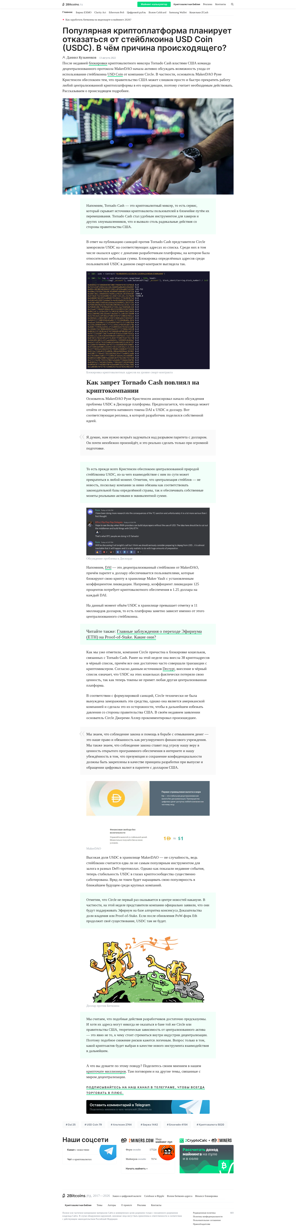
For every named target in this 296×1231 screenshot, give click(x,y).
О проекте (126, 1205)
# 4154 (177, 1124)
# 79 (93, 1124)
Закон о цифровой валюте (126, 1196)
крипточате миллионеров (106, 1071)
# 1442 (149, 1124)
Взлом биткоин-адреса (179, 1196)
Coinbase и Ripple (154, 1196)
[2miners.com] (137, 1140)
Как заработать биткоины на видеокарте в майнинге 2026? (98, 19)
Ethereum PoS (116, 12)
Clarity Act (100, 12)
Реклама (207, 4)
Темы (99, 1205)
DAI (108, 567)
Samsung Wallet (178, 12)
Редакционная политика (204, 1213)
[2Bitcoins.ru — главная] (72, 4)
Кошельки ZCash (198, 12)
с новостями (78, 1149)
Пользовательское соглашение (207, 1220)
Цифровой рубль (136, 12)
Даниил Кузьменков (81, 57)
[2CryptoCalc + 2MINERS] (207, 1155)
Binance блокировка (206, 1196)
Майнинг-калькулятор (154, 4)
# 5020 (210, 1124)
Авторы (112, 1205)
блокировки (98, 63)
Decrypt (169, 669)
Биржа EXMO (83, 12)
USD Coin (115, 74)
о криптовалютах (79, 1159)
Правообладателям (201, 1224)
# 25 (71, 1124)
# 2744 (121, 1124)
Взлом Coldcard (157, 12)
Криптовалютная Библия (187, 4)
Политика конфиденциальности (208, 1216)
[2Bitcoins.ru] (76, 1196)
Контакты (220, 4)
